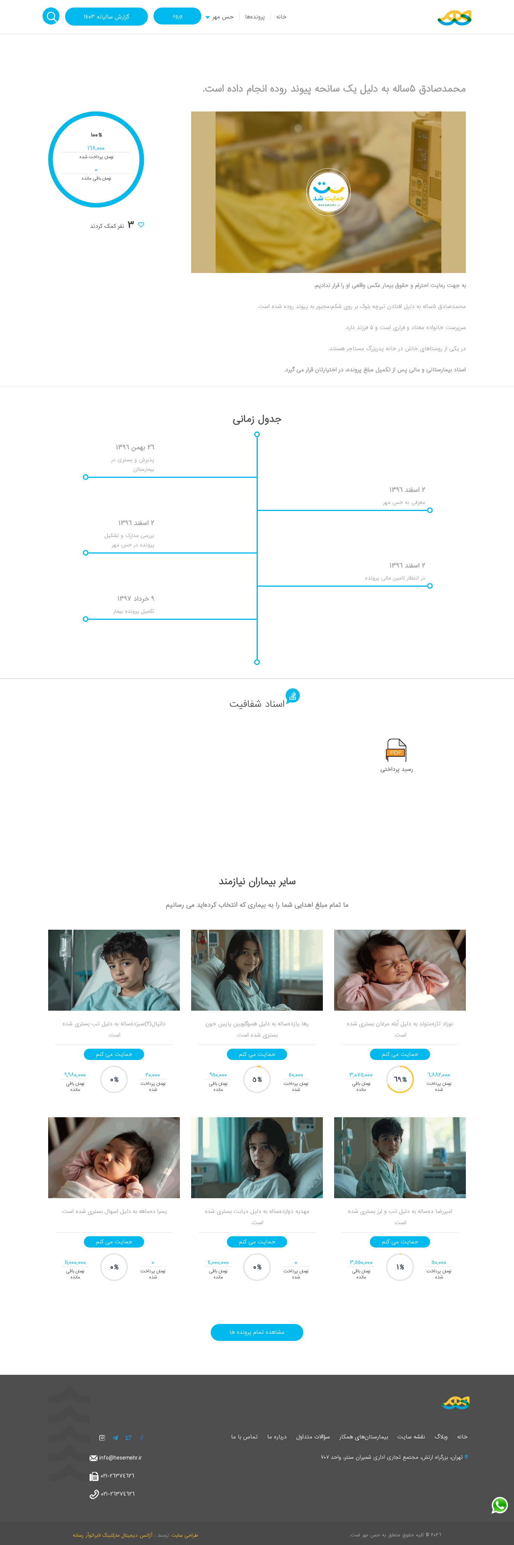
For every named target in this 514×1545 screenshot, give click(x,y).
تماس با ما (244, 1436)
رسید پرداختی (396, 769)
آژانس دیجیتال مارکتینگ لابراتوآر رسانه (112, 1535)
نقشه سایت (411, 1436)
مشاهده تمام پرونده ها (257, 1332)
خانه (281, 16)
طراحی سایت (184, 1535)
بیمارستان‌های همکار (363, 1436)
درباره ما (277, 1436)
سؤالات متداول (313, 1436)
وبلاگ (441, 1436)
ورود (177, 15)
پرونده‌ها (255, 16)
